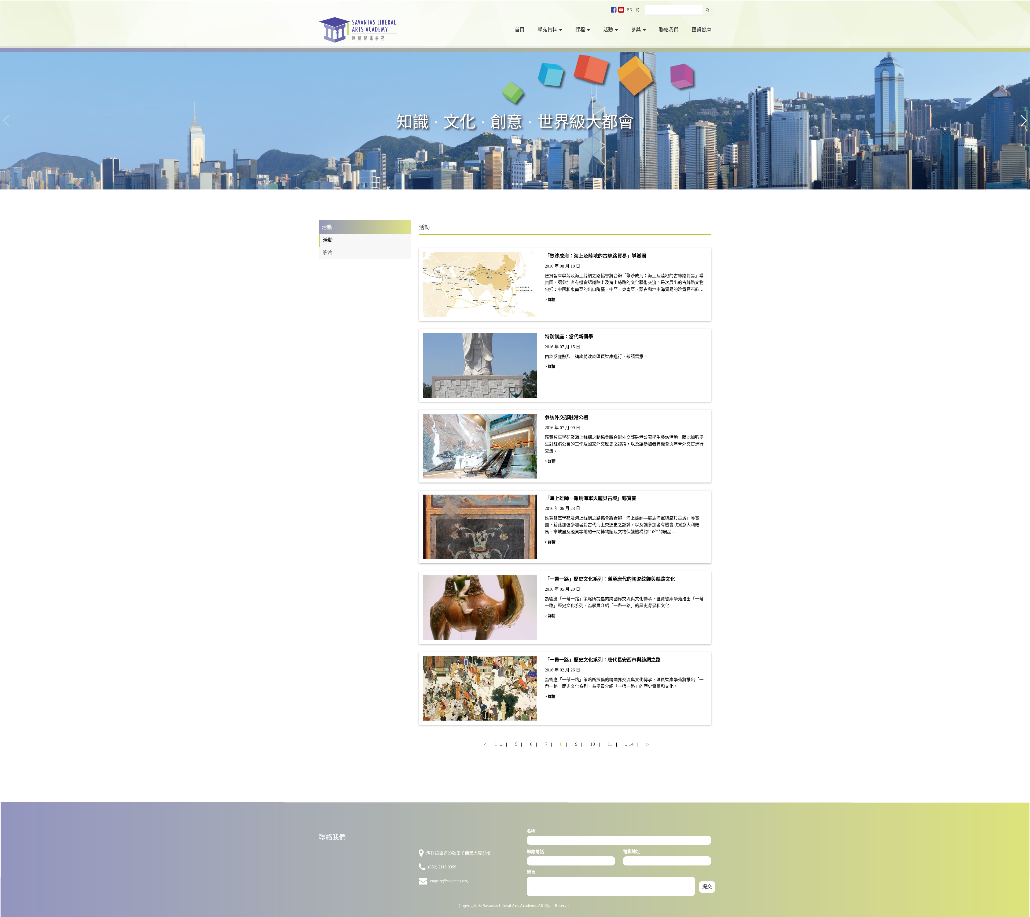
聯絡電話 (535, 851)
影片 (328, 252)
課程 (580, 29)
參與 (636, 29)
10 (592, 744)
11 (610, 744)
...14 (629, 744)
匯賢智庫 (701, 29)
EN (629, 10)
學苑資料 (547, 29)
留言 (531, 872)
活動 (608, 29)
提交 (707, 886)
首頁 (519, 29)
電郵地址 (631, 851)
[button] (1023, 121)
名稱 (531, 831)
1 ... (498, 744)
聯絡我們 (668, 29)
